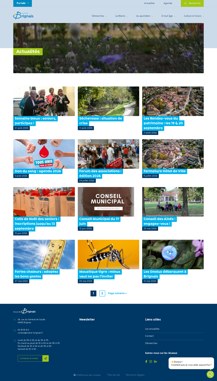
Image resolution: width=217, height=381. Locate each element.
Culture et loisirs (192, 16)
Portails (21, 3)
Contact (149, 336)
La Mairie (120, 16)
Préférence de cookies (88, 375)
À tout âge (167, 16)
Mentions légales (135, 375)
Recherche (194, 3)
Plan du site (113, 375)
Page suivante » (117, 293)
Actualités (149, 3)
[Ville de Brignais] (23, 15)
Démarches (98, 16)
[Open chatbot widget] (210, 374)
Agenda (168, 3)
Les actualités (152, 329)
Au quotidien (143, 16)
